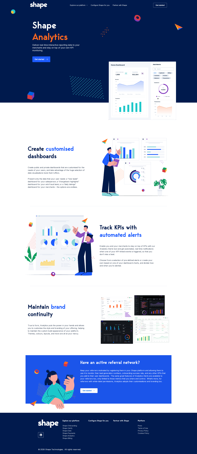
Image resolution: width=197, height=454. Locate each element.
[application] (86, 5)
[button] (89, 390)
